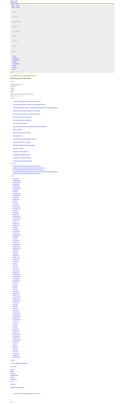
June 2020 (15, 210)
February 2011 (16, 353)
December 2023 (16, 193)
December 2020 (16, 206)
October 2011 (16, 338)
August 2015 (16, 261)
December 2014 (16, 274)
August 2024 (16, 189)
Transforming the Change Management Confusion (25, 139)
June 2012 (15, 325)
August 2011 (16, 342)
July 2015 (15, 263)
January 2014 (16, 295)
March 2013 (16, 310)
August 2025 (16, 184)
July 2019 (15, 221)
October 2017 (16, 233)
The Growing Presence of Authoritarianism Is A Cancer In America (28, 169)
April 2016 (15, 253)
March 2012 (16, 328)
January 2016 (16, 259)
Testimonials (16, 63)
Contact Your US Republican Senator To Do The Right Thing (27, 101)
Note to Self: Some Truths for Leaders (22, 132)
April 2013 (15, 308)
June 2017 (15, 238)
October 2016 (16, 246)
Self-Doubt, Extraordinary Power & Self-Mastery (24, 145)
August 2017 (16, 236)
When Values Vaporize (18, 148)
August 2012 (16, 321)
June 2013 (15, 304)
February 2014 (16, 293)
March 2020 (16, 212)
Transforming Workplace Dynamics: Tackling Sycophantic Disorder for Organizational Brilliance (35, 107)
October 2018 (16, 225)
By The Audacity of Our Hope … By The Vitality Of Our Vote (26, 114)
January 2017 (16, 242)
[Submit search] (23, 72)
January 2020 (16, 214)
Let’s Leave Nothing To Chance (20, 123)
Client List (15, 58)
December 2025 (16, 180)
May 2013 (15, 306)
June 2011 (15, 345)
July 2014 (15, 283)
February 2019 (16, 223)
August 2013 (16, 302)
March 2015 (16, 268)
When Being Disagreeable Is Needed (21, 154)
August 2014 (16, 281)
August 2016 (16, 250)
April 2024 (15, 191)
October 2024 (16, 186)
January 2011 (16, 355)
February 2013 (16, 312)
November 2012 (17, 315)
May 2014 (15, 287)
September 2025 (17, 182)
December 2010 (16, 357)
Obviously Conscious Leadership (20, 151)
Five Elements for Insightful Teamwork (22, 157)
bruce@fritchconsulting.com (21, 363)
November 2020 (17, 208)
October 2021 (16, 199)
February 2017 (16, 240)
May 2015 (15, 265)
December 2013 (16, 297)
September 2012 (17, 319)
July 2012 (15, 323)
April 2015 (15, 266)
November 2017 (17, 231)
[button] (62, 86)
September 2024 (17, 188)
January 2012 (16, 332)
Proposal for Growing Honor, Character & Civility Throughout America (29, 104)
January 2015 (16, 272)
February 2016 (16, 257)
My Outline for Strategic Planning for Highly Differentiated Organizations (30, 126)
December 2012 (16, 313)
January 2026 (16, 178)
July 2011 (15, 343)
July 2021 (15, 201)
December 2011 (16, 334)
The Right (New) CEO (18, 135)
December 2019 (16, 216)
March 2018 (16, 229)
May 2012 (15, 327)
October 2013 (16, 298)
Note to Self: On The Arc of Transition (22, 142)
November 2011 (17, 336)
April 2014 (15, 289)
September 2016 (17, 248)
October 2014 (16, 278)
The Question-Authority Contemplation (22, 120)
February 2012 (16, 330)
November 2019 (17, 218)
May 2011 (15, 347)
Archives (12, 84)
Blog (14, 69)
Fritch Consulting (27, 393)
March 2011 (16, 351)
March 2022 (16, 197)
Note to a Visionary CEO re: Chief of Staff (22, 117)
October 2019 (16, 219)
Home (14, 56)
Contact (15, 67)
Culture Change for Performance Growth (22, 161)
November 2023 (17, 195)
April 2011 (15, 349)
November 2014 (17, 276)
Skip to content (14, 1)
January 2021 (16, 204)
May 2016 (15, 251)
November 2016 (17, 244)
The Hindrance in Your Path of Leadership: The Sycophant (26, 110)
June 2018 (15, 227)
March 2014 (16, 291)
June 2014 (15, 285)
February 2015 (16, 270)
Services (15, 61)
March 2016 (16, 255)
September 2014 (17, 280)
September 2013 (17, 300)
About (14, 65)
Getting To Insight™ (17, 129)
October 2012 (16, 317)
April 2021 (15, 203)
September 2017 (17, 235)
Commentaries (16, 59)
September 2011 (17, 340)
